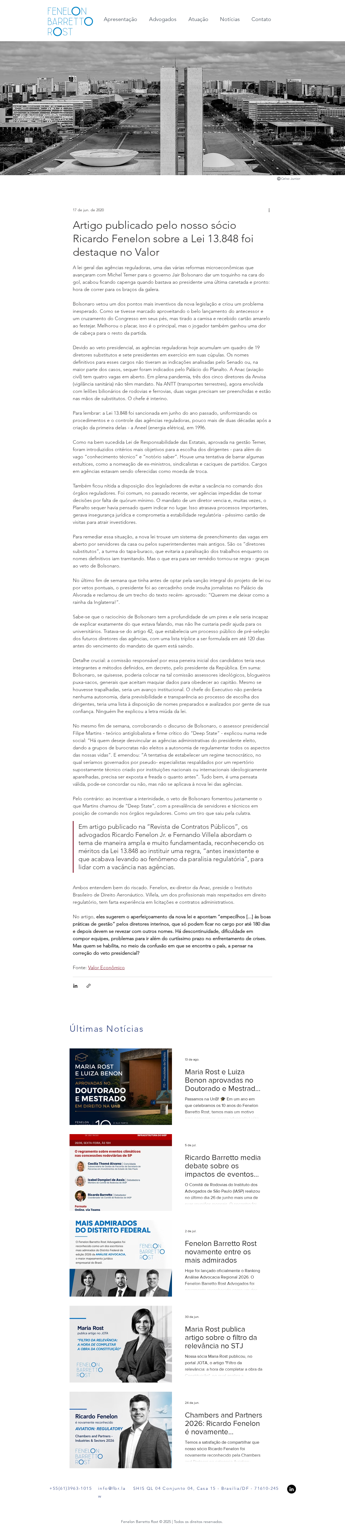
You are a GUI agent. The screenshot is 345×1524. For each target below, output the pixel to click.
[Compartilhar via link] (88, 985)
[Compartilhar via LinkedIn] (75, 985)
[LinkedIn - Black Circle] (291, 1489)
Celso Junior (290, 178)
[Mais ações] (269, 210)
